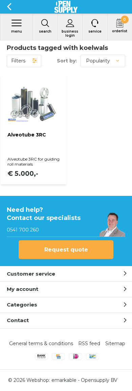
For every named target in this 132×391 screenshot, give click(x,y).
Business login (70, 33)
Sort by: (67, 61)
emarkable (63, 380)
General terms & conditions (41, 343)
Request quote (66, 249)
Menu (16, 31)
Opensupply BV (99, 380)
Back (9, 7)
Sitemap (115, 343)
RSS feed (89, 343)
